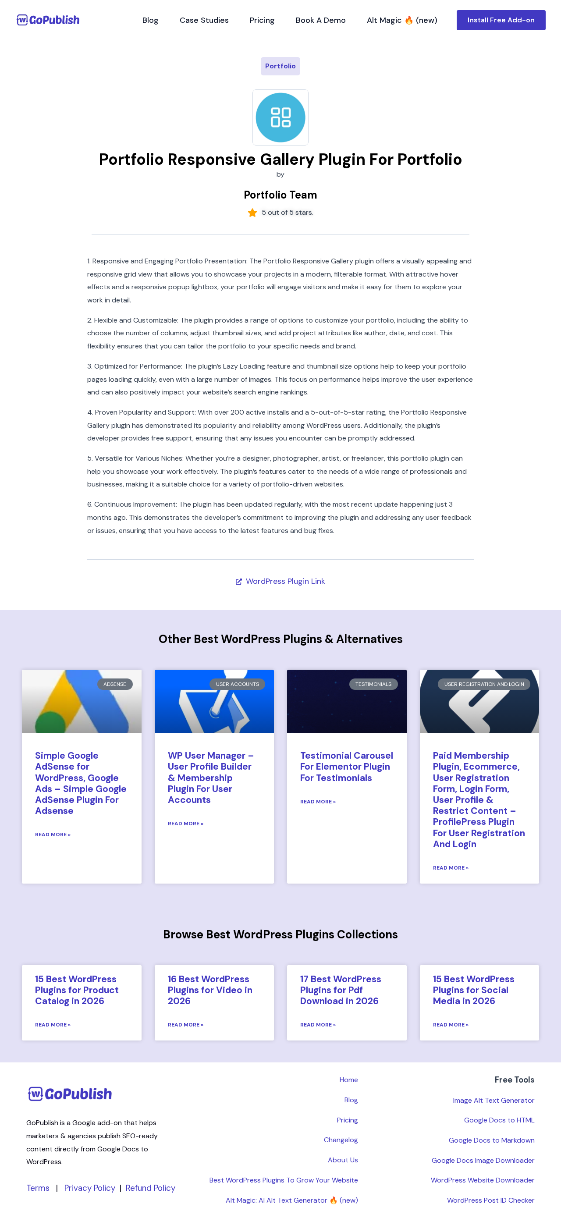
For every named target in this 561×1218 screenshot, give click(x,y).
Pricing (262, 20)
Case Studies (204, 20)
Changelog (341, 1139)
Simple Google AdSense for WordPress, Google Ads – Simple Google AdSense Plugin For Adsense (81, 783)
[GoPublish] (48, 19)
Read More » (53, 834)
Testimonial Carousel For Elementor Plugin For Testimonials (346, 766)
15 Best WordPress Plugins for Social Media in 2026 (474, 990)
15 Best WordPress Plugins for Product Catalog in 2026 (77, 990)
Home (349, 1079)
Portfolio (280, 66)
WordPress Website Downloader (483, 1180)
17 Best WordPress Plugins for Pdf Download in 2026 (340, 990)
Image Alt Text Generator (494, 1100)
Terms (38, 1187)
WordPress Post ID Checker (491, 1200)
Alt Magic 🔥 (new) (402, 20)
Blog (150, 20)
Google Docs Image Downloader (483, 1160)
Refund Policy (150, 1187)
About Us (343, 1160)
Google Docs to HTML (499, 1120)
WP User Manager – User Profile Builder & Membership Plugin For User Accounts (211, 777)
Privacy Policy (89, 1187)
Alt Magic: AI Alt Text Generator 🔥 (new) (292, 1200)
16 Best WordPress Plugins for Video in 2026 (210, 990)
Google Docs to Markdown (492, 1140)
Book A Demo (321, 20)
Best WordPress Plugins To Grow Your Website (283, 1180)
